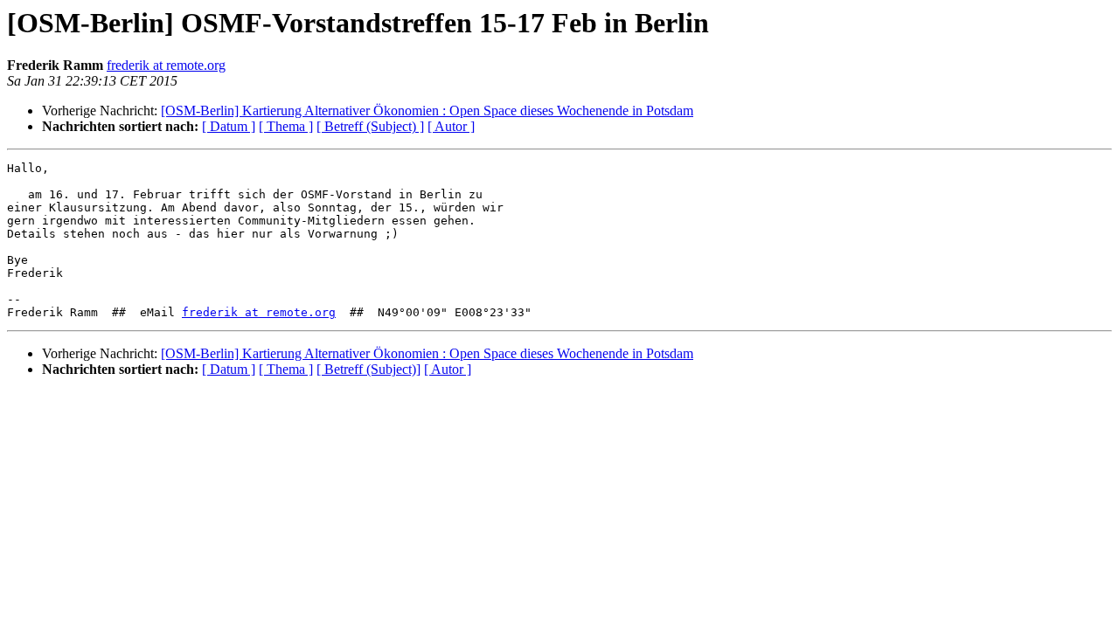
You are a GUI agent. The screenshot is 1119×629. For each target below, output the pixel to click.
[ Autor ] (451, 126)
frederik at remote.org (166, 65)
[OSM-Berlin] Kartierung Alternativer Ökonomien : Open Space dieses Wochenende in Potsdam (427, 110)
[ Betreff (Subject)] (368, 369)
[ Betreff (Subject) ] (370, 126)
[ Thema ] (286, 126)
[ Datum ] (228, 126)
